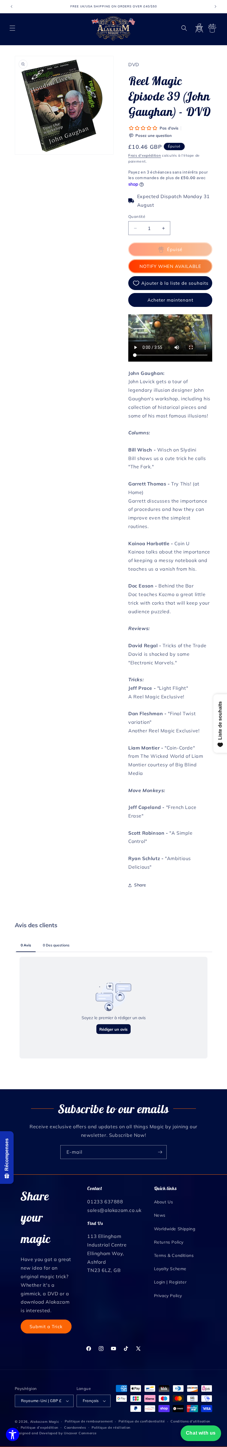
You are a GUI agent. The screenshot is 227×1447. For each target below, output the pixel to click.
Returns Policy (169, 1242)
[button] (12, 28)
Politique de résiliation (111, 1427)
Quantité (136, 216)
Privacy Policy (168, 1295)
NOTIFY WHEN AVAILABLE (170, 266)
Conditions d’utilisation (190, 1421)
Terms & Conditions (174, 1255)
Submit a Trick (46, 1326)
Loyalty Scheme (170, 1268)
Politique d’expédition (39, 1427)
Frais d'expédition (144, 155)
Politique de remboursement (89, 1421)
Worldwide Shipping (174, 1228)
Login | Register (170, 1282)
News (160, 1215)
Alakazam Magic (44, 1422)
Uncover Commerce (80, 1433)
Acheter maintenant (170, 300)
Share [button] (140, 885)
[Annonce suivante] (215, 6)
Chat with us (201, 1432)
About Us (163, 1202)
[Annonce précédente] (11, 6)
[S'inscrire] (159, 1152)
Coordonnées (75, 1427)
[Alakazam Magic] (113, 28)
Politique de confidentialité (142, 1421)
